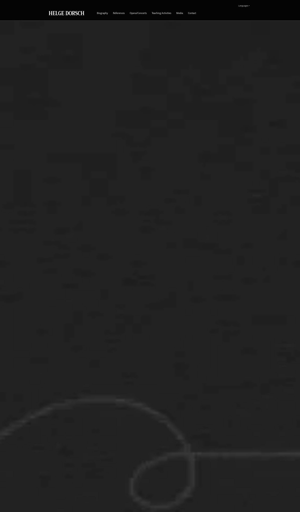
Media (179, 13)
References (119, 13)
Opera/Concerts (138, 13)
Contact (192, 13)
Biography (102, 13)
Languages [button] (243, 5)
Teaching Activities (161, 13)
